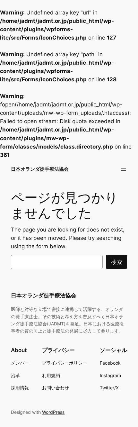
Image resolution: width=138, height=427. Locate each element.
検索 (116, 262)
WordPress (53, 412)
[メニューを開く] (123, 169)
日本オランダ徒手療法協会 (40, 169)
